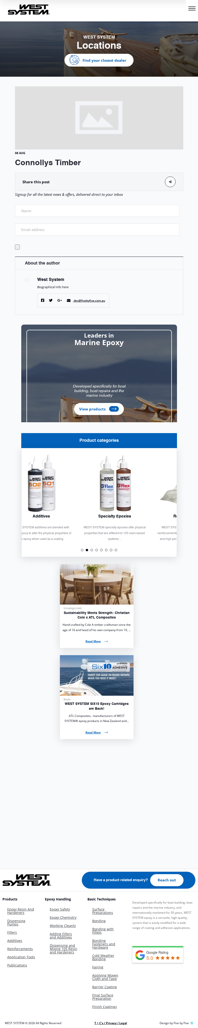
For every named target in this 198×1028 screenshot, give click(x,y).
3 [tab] (92, 550)
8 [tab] (116, 550)
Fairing (97, 967)
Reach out (167, 880)
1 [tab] (82, 550)
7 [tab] (111, 550)
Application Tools (21, 957)
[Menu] (192, 9)
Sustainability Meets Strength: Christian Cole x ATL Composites (97, 615)
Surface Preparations (102, 911)
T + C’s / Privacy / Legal (110, 1023)
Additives (14, 940)
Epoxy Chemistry (63, 917)
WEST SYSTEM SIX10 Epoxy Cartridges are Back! (97, 706)
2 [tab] (87, 550)
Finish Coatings (104, 1006)
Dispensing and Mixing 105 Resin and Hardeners (63, 948)
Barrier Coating (104, 987)
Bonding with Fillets (103, 931)
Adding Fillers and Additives (61, 935)
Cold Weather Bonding (103, 957)
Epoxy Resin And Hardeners (20, 911)
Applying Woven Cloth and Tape (105, 977)
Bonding (99, 921)
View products (92, 409)
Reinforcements (20, 948)
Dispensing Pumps (16, 922)
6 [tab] (106, 550)
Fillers (12, 932)
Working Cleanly (63, 925)
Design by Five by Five (174, 1023)
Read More (93, 641)
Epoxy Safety (60, 909)
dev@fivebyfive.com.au (89, 301)
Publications (17, 965)
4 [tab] (96, 550)
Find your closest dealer (104, 60)
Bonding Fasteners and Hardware (103, 944)
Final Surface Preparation (102, 997)
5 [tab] (101, 550)
